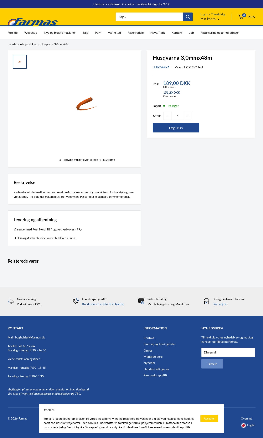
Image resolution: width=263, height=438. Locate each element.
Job (191, 32)
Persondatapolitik (156, 375)
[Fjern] (167, 116)
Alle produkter (28, 44)
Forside (13, 32)
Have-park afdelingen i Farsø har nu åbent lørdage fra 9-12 (131, 4)
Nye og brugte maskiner (60, 32)
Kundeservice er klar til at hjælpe (103, 304)
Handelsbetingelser (156, 369)
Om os (148, 350)
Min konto (208, 19)
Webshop (30, 32)
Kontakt (177, 32)
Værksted (114, 32)
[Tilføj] (188, 116)
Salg (85, 32)
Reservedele (136, 32)
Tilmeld (212, 364)
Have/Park (157, 32)
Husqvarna (161, 67)
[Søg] (188, 17)
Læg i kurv (176, 128)
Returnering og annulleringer (220, 32)
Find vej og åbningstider (160, 344)
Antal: (157, 116)
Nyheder (149, 362)
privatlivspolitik (180, 427)
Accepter (209, 418)
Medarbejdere (153, 356)
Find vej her (220, 304)
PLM (98, 32)
